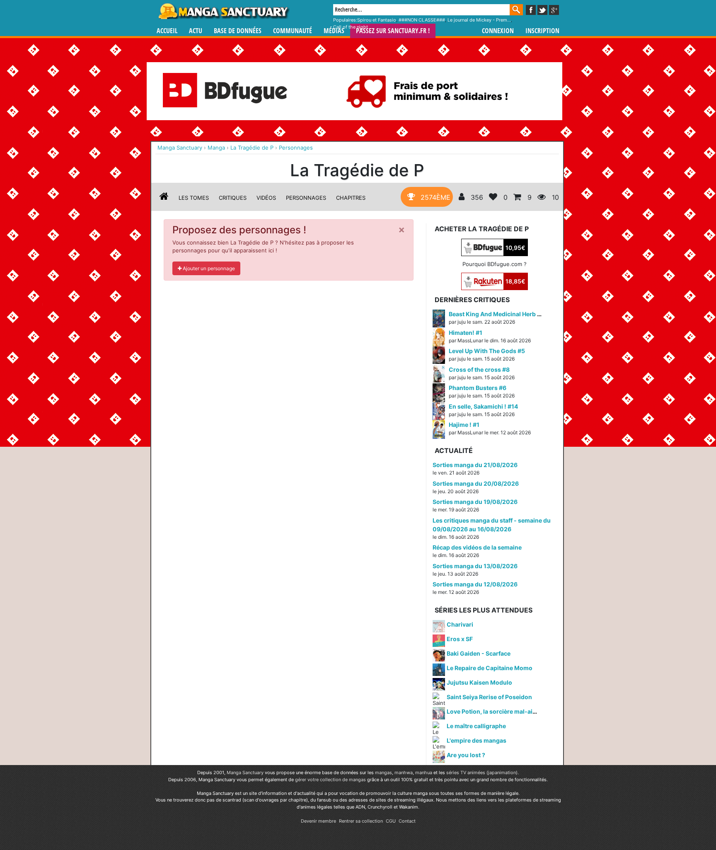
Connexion (498, 31)
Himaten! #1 (465, 332)
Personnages (306, 197)
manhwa (403, 772)
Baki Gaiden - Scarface (478, 653)
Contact (407, 821)
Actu (195, 31)
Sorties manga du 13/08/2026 (475, 565)
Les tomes (194, 197)
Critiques (233, 197)
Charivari (460, 624)
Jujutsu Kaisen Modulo (479, 682)
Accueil (167, 31)
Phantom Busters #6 (477, 387)
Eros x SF (460, 638)
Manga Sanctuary (245, 772)
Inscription (542, 31)
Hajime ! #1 (464, 424)
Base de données (237, 31)
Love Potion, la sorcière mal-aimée (495, 711)
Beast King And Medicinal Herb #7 (496, 313)
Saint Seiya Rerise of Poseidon (489, 696)
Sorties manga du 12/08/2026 (475, 584)
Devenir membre (318, 821)
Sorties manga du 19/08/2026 (475, 501)
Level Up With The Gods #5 (487, 350)
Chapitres (350, 197)
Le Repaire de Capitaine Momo (489, 667)
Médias (334, 31)
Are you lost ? (466, 754)
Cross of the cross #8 (479, 369)
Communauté (292, 31)
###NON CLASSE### (422, 20)
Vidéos (266, 197)
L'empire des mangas (476, 740)
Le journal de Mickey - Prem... (479, 20)
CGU (391, 821)
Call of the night (350, 27)
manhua (423, 772)
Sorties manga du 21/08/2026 (475, 464)
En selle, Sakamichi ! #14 (483, 406)
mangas (383, 772)
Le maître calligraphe (476, 725)
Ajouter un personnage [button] (208, 268)
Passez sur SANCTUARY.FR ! (393, 31)
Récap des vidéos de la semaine (477, 547)
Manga (223, 11)
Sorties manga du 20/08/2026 (476, 483)
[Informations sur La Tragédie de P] (164, 197)
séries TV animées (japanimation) (482, 772)
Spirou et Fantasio (376, 20)
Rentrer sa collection (361, 821)
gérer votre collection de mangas (330, 779)
